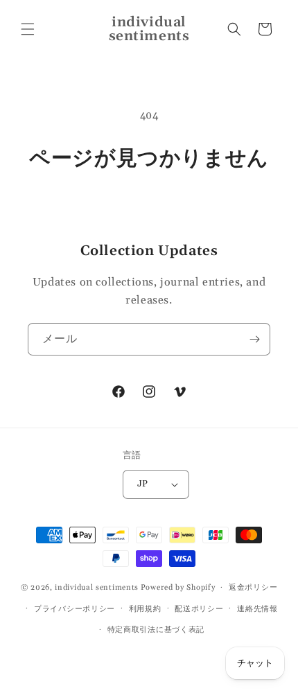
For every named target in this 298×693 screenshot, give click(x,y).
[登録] (254, 339)
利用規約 (145, 609)
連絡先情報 (257, 609)
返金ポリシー (253, 588)
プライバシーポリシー (74, 609)
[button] (27, 29)
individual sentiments (97, 588)
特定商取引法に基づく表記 (155, 630)
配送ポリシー (199, 609)
